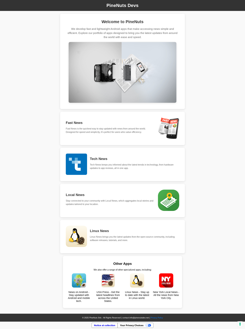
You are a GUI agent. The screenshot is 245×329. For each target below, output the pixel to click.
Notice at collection (104, 325)
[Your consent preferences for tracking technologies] (240, 324)
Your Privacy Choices (131, 325)
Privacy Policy (157, 318)
